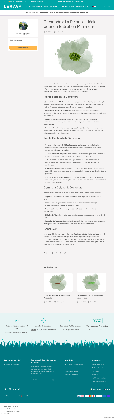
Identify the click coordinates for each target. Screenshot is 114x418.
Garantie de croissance (99, 381)
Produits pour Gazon (33, 6)
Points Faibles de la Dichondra (11, 409)
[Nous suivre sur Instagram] (10, 389)
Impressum (95, 371)
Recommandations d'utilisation (74, 364)
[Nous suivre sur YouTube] (14, 389)
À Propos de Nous (68, 6)
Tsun (113, 417)
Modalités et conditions (99, 378)
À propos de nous (70, 368)
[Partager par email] (64, 252)
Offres (46, 6)
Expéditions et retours (98, 364)
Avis (86, 6)
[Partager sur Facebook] (52, 252)
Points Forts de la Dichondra (10, 406)
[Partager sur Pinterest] (60, 252)
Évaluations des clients (71, 374)
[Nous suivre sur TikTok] (19, 389)
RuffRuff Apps (107, 417)
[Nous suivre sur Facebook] (5, 389)
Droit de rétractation (98, 368)
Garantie (33, 330)
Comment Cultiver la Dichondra (12, 411)
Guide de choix (55, 6)
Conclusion (7, 413)
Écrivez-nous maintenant (12, 364)
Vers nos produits (23, 47)
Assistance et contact (71, 371)
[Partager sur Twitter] (56, 252)
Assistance (80, 6)
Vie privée (95, 374)
